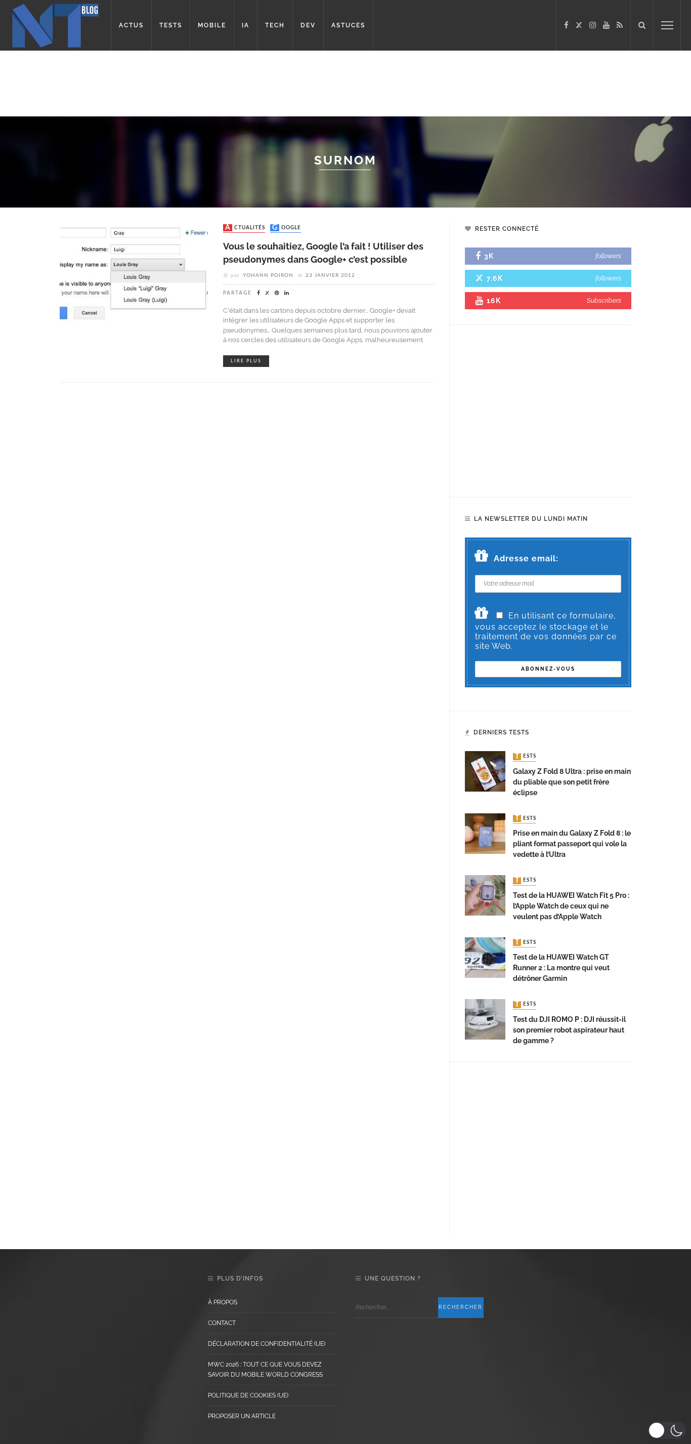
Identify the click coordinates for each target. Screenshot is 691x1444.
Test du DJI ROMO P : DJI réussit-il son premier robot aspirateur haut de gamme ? (569, 1030)
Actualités (245, 227)
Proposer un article (242, 1416)
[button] (667, 1430)
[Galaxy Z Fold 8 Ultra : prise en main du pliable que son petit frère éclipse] (485, 771)
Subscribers (604, 300)
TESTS (170, 25)
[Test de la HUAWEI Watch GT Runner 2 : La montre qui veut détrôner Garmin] (485, 957)
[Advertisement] (194, 83)
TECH (275, 25)
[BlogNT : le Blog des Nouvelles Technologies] (55, 24)
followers (608, 256)
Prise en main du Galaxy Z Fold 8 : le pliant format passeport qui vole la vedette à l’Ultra (572, 843)
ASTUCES (348, 25)
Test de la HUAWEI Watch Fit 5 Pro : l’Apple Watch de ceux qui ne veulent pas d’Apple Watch (571, 906)
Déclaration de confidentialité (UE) (266, 1343)
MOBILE (212, 25)
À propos (222, 1302)
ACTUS (131, 25)
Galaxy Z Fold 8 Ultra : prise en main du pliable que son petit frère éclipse (572, 782)
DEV (308, 25)
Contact (222, 1323)
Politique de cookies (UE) (248, 1395)
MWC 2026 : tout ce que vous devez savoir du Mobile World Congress (265, 1369)
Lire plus (246, 361)
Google (286, 227)
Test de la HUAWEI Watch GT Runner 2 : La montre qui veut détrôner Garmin (561, 967)
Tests (525, 756)
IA (245, 25)
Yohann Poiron (268, 275)
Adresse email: (526, 558)
